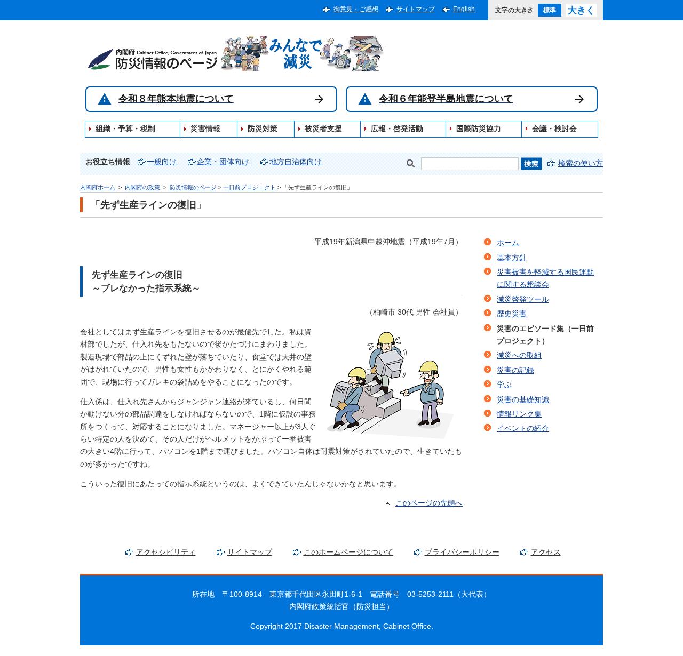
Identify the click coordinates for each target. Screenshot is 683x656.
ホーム (508, 243)
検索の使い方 (580, 163)
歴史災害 (512, 314)
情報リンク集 (519, 414)
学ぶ (504, 385)
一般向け (162, 162)
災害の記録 (515, 370)
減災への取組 (519, 355)
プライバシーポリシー (462, 552)
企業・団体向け (223, 162)
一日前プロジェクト (249, 187)
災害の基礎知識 (523, 400)
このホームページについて (348, 552)
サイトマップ (415, 9)
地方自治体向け (295, 162)
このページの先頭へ (429, 503)
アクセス (546, 552)
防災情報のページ (193, 187)
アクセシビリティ (166, 552)
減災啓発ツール (523, 299)
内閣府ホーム (97, 187)
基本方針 (512, 258)
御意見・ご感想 (355, 9)
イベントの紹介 (523, 429)
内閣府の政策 (142, 187)
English (464, 9)
